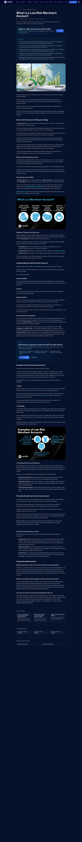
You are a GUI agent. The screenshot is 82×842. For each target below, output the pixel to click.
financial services (39, 266)
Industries (29, 2)
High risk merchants (21, 191)
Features (23, 2)
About (46, 2)
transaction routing (60, 250)
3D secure (44, 395)
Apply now (73, 2)
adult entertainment (30, 186)
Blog (20, 9)
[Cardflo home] (8, 2)
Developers (60, 2)
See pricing (33, 357)
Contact (55, 2)
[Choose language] (79, 2)
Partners (36, 2)
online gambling (39, 186)
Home (17, 9)
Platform (18, 2)
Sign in (66, 2)
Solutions (41, 2)
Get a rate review (24, 357)
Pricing (50, 2)
